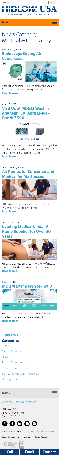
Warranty (7, 402)
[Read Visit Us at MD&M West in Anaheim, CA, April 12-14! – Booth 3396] (29, 131)
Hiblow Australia (41, 437)
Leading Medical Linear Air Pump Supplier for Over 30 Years (26, 231)
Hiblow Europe (27, 437)
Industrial (7, 345)
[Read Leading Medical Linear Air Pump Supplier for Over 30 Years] (29, 249)
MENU (6, 22)
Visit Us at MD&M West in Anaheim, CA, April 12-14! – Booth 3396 (26, 113)
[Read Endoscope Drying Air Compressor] (29, 71)
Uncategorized (10, 379)
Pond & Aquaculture (13, 362)
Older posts (10, 334)
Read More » (10, 93)
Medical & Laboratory (14, 351)
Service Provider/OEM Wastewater (21, 373)
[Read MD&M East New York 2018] (29, 299)
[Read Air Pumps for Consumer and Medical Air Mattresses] (29, 189)
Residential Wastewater (15, 368)
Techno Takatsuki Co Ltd (11, 437)
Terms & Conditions (25, 402)
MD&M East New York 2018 (27, 286)
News (5, 356)
